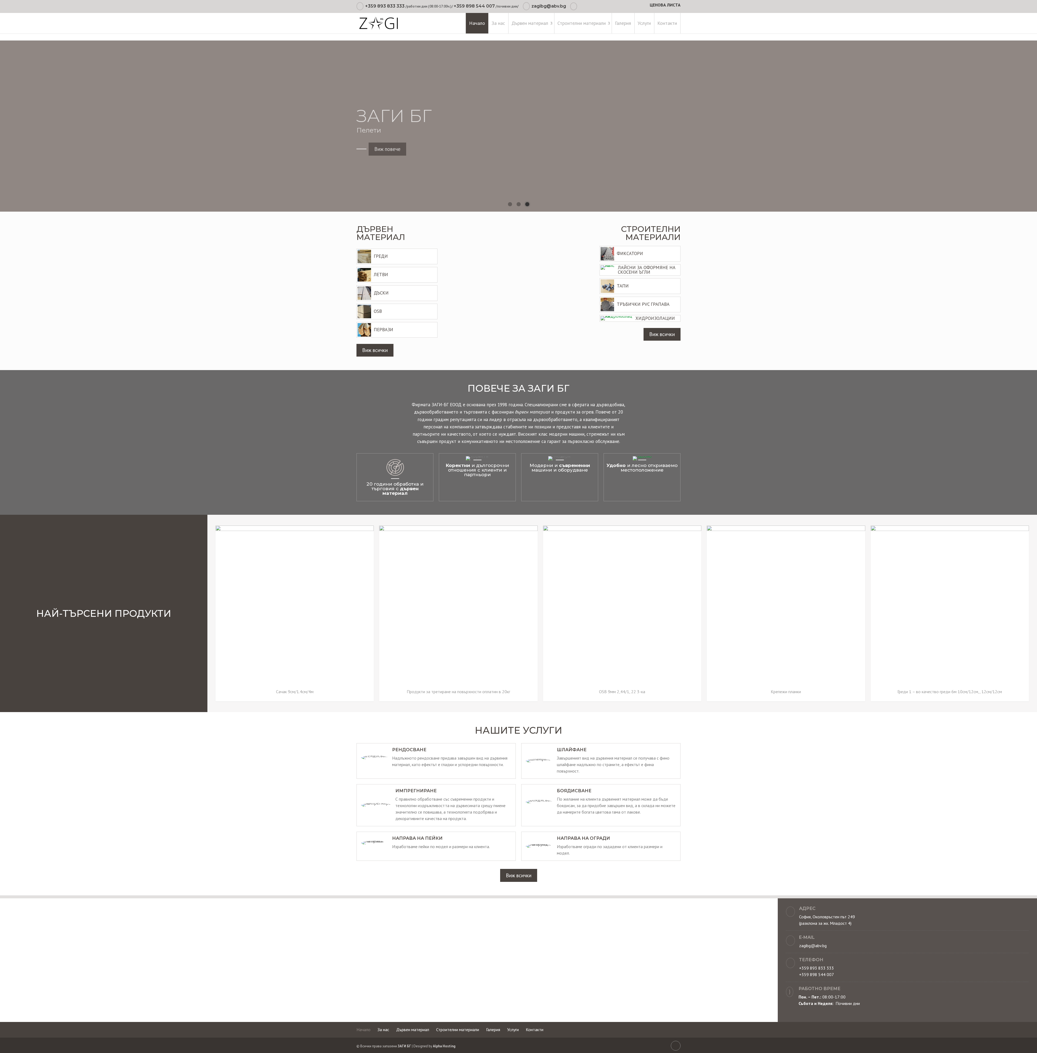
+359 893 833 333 (385, 6)
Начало (477, 23)
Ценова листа (665, 5)
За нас (498, 23)
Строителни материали (581, 23)
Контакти (667, 23)
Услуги (644, 23)
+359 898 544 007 (474, 6)
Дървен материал (529, 23)
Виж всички (375, 350)
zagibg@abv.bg (813, 945)
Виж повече (387, 144)
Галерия (623, 23)
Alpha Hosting (444, 1046)
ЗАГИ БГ (404, 1046)
